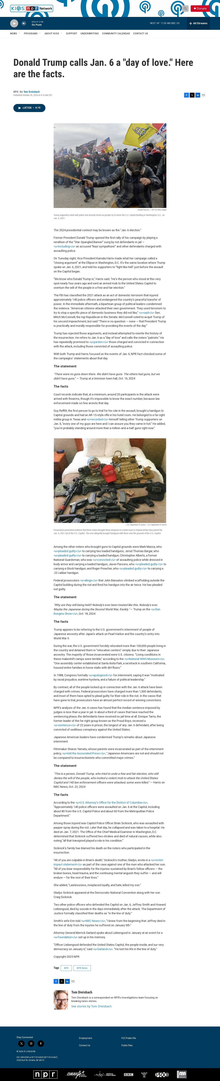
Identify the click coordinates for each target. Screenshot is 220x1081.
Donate (202, 8)
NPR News (82, 968)
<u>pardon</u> (98, 342)
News (13, 33)
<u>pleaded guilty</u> (67, 551)
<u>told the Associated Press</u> (83, 753)
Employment (85, 1038)
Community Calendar (116, 33)
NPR (66, 968)
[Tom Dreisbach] (61, 1000)
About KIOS (52, 33)
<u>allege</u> (89, 580)
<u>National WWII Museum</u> (144, 659)
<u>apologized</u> (101, 675)
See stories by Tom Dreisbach (91, 1006)
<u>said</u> (146, 312)
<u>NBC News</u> (93, 921)
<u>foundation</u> (66, 937)
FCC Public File (128, 1038)
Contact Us (140, 33)
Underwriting (90, 33)
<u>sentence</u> (65, 725)
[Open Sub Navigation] (19, 33)
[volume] (24, 23)
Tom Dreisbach (32, 91)
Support (71, 33)
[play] (14, 23)
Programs (31, 33)
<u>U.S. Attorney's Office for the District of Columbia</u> (111, 802)
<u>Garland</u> (103, 949)
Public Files (127, 1045)
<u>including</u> (64, 246)
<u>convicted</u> (104, 559)
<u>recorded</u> (97, 419)
